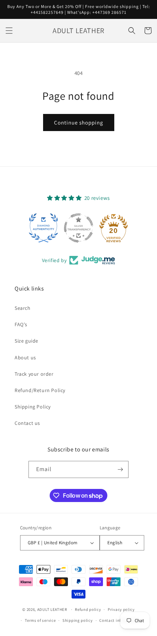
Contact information (119, 620)
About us (25, 357)
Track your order (34, 374)
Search (23, 308)
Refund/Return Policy (40, 390)
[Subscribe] (120, 469)
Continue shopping (78, 122)
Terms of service (40, 620)
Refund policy (88, 609)
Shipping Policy (33, 406)
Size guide (26, 340)
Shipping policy (77, 620)
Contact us (27, 423)
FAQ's (21, 324)
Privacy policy (121, 609)
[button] (9, 31)
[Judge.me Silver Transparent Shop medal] (78, 227)
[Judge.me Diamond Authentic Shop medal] (43, 227)
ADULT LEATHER (52, 609)
